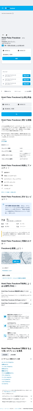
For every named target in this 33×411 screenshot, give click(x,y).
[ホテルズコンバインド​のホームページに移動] (10, 8)
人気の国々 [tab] (5, 354)
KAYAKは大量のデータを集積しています (13, 399)
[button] (2, 8)
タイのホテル (5, 383)
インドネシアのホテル (7, 366)
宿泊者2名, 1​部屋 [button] (7, 54)
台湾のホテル (5, 364)
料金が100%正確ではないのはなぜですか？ (14, 402)
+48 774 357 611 (6, 43)
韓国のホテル (5, 371)
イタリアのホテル (6, 381)
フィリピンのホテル (6, 377)
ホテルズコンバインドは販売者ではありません (15, 396)
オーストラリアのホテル (8, 362)
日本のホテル (5, 368)
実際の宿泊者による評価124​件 (16, 45)
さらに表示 (4, 141)
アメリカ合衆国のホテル (8, 373)
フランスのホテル (6, 375)
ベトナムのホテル (6, 379)
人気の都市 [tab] (13, 354)
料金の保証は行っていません (10, 391)
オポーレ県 (17, 408)
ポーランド (7, 408)
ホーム (1, 408)
